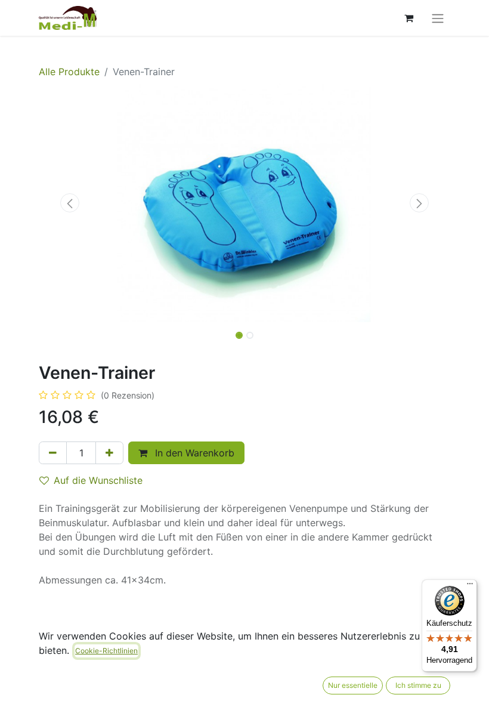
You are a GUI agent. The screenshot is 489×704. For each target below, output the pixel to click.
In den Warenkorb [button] (193, 453)
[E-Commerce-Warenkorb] (408, 18)
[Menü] (470, 586)
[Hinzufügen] (109, 452)
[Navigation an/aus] (437, 18)
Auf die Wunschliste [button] (98, 480)
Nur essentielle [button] (352, 685)
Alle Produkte (69, 72)
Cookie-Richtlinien (106, 650)
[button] (70, 202)
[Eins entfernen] (53, 452)
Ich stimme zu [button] (418, 685)
